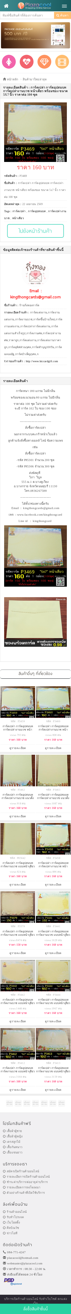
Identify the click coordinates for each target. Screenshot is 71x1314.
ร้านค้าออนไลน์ (17, 1211)
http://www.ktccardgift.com (42, 361)
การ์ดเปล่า (18, 211)
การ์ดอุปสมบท (37, 211)
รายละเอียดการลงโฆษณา (23, 1187)
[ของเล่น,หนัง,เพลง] (62, 62)
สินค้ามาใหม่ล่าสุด (35, 79)
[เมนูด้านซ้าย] (6, 6)
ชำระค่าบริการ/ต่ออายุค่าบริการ (27, 1182)
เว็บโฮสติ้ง (13, 1222)
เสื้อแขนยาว (14, 1152)
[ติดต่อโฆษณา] (9, 1103)
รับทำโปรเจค (15, 1217)
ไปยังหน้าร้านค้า (35, 231)
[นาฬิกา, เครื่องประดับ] (44, 62)
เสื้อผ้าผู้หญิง (14, 1136)
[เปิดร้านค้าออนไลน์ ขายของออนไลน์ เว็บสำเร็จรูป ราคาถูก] (35, 35)
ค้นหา (63, 15)
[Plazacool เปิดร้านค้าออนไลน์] (35, 6)
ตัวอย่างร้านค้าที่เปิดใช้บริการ (26, 1192)
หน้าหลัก (12, 79)
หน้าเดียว (18, 218)
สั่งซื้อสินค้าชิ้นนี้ (35, 1309)
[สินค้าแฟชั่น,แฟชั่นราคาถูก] (9, 62)
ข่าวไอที (12, 1233)
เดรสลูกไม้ (13, 1141)
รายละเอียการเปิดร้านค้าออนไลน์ (28, 1176)
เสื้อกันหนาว (14, 1147)
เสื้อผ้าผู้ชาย (14, 1131)
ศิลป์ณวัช (13, 1227)
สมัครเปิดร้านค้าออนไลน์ (23, 1171)
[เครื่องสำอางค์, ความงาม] (27, 62)
